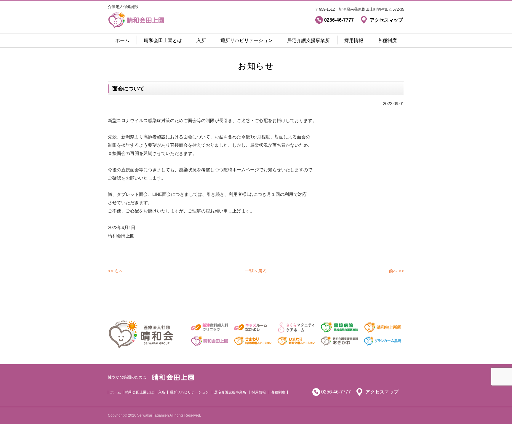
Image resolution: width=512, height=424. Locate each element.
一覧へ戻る (256, 270)
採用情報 (353, 40)
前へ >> (396, 270)
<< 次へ (115, 270)
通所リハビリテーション (246, 40)
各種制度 (387, 40)
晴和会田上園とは (163, 40)
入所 (201, 40)
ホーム (122, 40)
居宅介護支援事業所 (308, 40)
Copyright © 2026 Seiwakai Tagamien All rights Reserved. (154, 415)
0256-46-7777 (336, 391)
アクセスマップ (382, 391)
